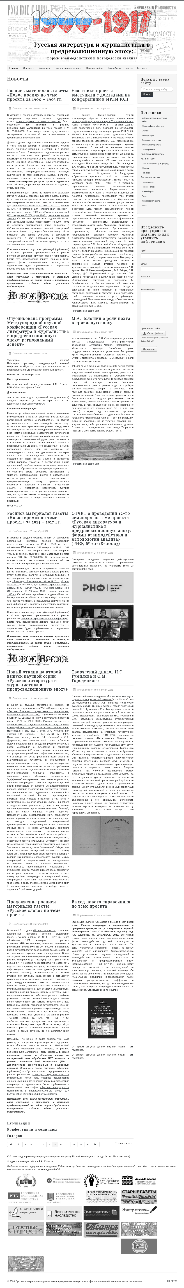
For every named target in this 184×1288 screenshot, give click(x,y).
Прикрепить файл (150, 328)
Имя (143, 250)
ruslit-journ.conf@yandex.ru (30, 403)
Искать (147, 94)
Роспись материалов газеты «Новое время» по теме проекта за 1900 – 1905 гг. (37, 95)
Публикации (18, 1123)
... (37, 1144)
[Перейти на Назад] (18, 1144)
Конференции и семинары (32, 1129)
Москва (145, 167)
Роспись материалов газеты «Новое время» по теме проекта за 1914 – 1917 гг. (37, 517)
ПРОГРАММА (14, 505)
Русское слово (148, 186)
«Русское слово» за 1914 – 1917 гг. (38, 936)
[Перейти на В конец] (96, 1144)
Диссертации (148, 135)
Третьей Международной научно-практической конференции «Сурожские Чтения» (103, 343)
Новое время (148, 182)
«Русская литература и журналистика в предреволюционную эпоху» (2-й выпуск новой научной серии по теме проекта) (38, 1090)
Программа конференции (85, 310)
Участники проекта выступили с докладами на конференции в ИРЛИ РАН (101, 95)
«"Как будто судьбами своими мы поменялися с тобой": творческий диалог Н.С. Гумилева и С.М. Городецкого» (103, 706)
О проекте (28, 68)
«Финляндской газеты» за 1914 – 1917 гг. (35, 205)
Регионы (146, 172)
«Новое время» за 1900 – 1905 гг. (38, 121)
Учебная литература (151, 144)
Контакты (142, 68)
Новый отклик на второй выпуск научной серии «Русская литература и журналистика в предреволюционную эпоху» (37, 680)
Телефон (145, 276)
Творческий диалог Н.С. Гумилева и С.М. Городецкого (98, 676)
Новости (13, 68)
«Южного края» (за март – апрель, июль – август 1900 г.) (38, 210)
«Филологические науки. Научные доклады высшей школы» (103, 697)
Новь (144, 205)
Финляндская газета (151, 200)
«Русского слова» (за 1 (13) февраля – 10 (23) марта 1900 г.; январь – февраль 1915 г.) (38, 215)
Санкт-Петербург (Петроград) (155, 163)
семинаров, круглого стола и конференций (44, 255)
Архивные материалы (152, 154)
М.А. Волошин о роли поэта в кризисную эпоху (101, 320)
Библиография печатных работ (154, 119)
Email (144, 263)
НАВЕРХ (172, 1281)
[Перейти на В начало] (11, 1144)
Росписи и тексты (150, 177)
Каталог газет (148, 158)
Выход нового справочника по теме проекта (101, 904)
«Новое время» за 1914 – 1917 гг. (38, 544)
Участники (44, 68)
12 (81, 1144)
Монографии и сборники (153, 125)
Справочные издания (151, 139)
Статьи (145, 130)
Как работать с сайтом (120, 68)
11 (74, 1144)
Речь (144, 196)
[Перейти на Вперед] (88, 1144)
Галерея (14, 1136)
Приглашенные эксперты (67, 68)
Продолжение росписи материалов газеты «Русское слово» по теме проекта (34, 908)
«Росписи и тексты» (44, 115)
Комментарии (148, 289)
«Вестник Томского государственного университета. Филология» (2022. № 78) (38, 712)
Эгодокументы (148, 149)
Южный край (147, 191)
